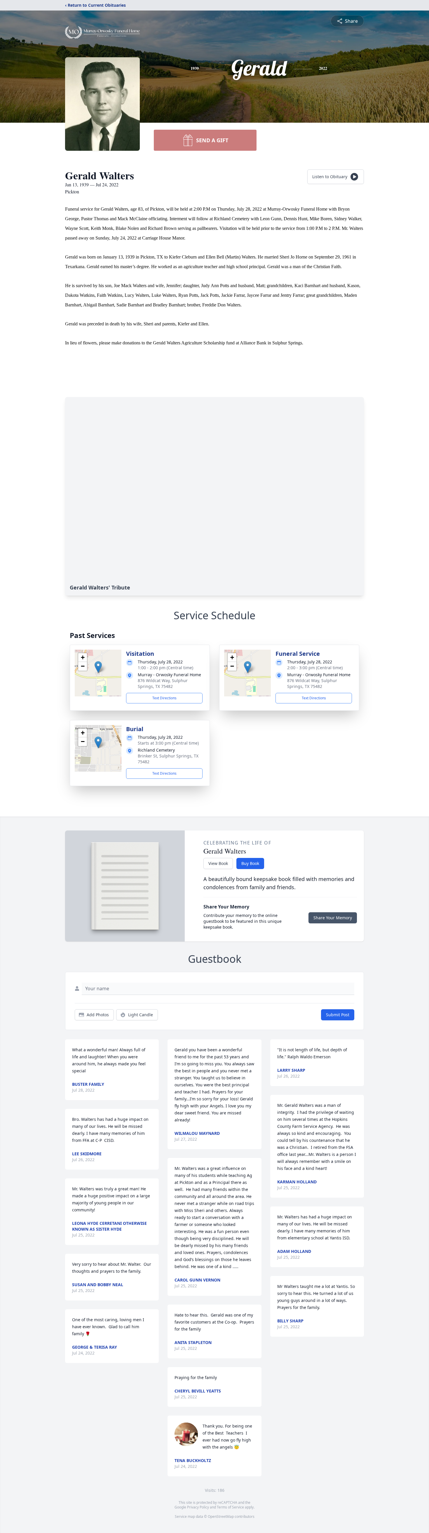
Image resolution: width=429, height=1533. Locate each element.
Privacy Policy (198, 1507)
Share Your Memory (332, 917)
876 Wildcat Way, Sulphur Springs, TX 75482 (163, 683)
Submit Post (337, 1014)
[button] (98, 667)
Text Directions (164, 698)
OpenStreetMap (221, 1516)
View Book (218, 863)
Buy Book (250, 863)
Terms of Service (230, 1507)
